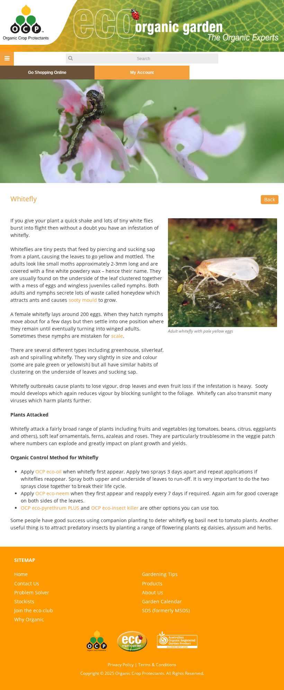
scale (117, 336)
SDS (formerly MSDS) (166, 610)
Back (269, 199)
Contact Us (26, 583)
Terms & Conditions (157, 665)
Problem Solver (31, 592)
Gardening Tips (160, 574)
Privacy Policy (121, 665)
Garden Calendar (162, 601)
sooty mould (83, 300)
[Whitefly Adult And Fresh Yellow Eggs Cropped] (222, 272)
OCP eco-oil (48, 471)
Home (21, 574)
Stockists (24, 601)
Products (152, 583)
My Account (142, 72)
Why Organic (29, 619)
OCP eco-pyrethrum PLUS (50, 508)
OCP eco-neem (52, 493)
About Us (152, 592)
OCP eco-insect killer (115, 508)
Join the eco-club (33, 610)
